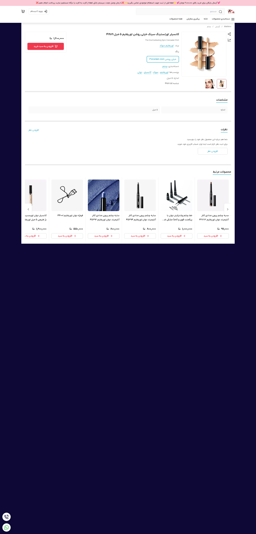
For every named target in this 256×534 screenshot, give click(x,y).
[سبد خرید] (23, 11)
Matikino (227, 26)
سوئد (155, 72)
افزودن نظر (33, 130)
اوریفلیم (164, 72)
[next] (28, 209)
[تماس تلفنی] (6, 517)
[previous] (227, 209)
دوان (139, 72)
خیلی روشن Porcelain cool (162, 59)
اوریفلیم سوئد (167, 45)
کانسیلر (147, 72)
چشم (209, 26)
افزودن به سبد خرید (43, 46)
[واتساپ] (6, 527)
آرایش (217, 26)
